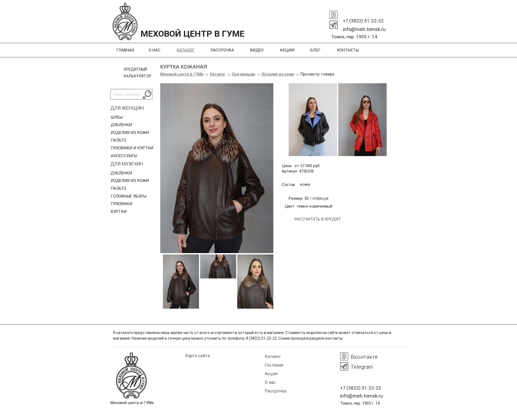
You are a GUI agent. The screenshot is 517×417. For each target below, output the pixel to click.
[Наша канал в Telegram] (334, 23)
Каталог (186, 50)
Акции (287, 50)
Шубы (117, 117)
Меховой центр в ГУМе (182, 74)
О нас (154, 50)
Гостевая (274, 365)
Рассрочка (222, 50)
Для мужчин (126, 164)
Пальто (118, 140)
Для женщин (127, 108)
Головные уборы (128, 196)
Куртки (119, 211)
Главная (125, 50)
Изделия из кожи (130, 132)
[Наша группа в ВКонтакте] (334, 13)
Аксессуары (124, 155)
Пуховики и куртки (132, 148)
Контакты (348, 50)
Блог (315, 50)
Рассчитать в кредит (318, 219)
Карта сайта (197, 355)
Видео (257, 50)
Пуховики (121, 203)
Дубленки (121, 124)
